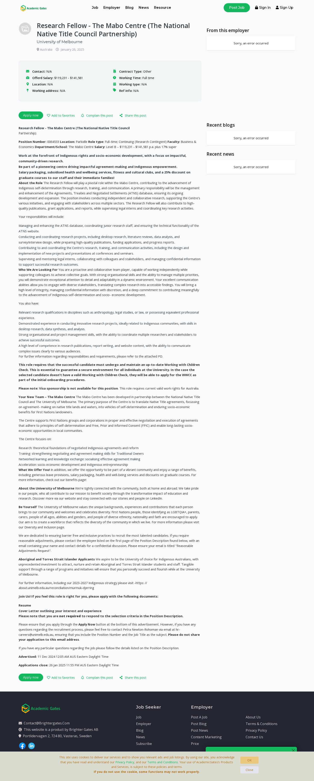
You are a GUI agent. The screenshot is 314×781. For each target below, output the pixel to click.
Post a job (199, 717)
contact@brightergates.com (47, 723)
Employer (111, 8)
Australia (46, 49)
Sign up (286, 8)
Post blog (199, 723)
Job (95, 8)
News (144, 8)
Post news (199, 730)
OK (249, 760)
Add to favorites (63, 115)
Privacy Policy (256, 730)
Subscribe (144, 743)
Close (249, 770)
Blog (129, 8)
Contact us (254, 737)
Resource (162, 8)
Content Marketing (206, 737)
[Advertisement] (251, 86)
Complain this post (99, 115)
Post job (237, 8)
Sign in (265, 8)
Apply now (31, 115)
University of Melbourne (59, 42)
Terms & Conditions (261, 723)
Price (195, 743)
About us (253, 717)
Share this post (135, 115)
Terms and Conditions (162, 762)
